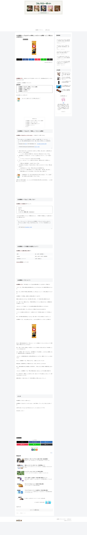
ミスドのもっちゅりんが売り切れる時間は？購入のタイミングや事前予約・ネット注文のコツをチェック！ (63, 62)
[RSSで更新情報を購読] (37, 450)
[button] (50, 59)
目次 (33, 118)
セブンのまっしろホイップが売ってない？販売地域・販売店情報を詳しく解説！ (63, 46)
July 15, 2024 (37, 146)
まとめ (27, 126)
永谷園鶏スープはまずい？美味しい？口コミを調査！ (35, 120)
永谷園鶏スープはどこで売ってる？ (32, 122)
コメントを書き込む (34, 509)
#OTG (26, 143)
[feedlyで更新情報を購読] (34, 450)
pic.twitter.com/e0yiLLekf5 (41, 143)
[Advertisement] (43, 22)
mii (63, 102)
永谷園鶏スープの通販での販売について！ (33, 123)
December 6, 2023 (28, 227)
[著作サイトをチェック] (32, 450)
